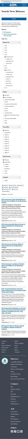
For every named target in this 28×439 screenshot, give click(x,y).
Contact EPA (14, 411)
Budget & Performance (16, 364)
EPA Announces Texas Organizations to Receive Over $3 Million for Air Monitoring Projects (14, 201)
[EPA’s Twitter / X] (15, 431)
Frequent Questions (16, 421)
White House (14, 404)
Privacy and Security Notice (18, 379)
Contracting (14, 366)
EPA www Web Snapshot (17, 369)
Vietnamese (17, 352)
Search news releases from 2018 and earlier (10, 35)
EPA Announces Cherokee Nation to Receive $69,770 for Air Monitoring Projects (12, 246)
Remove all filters (5, 191)
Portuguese (4, 350)
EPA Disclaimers (15, 414)
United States (13, 185)
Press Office (6, 127)
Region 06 (21, 185)
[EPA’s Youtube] (18, 431)
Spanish (16, 341)
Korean (16, 347)
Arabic (3, 343)
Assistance (4, 341)
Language (5, 177)
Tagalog (3, 352)
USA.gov (13, 401)
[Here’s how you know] (14, 1)
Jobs (12, 391)
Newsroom (13, 394)
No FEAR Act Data (15, 374)
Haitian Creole (5, 347)
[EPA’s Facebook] (12, 431)
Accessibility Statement (16, 362)
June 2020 (15, 189)
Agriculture (5, 187)
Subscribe (13, 399)
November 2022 (7, 189)
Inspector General (15, 389)
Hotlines (13, 416)
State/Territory (6, 156)
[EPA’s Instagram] (21, 431)
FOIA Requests (14, 419)
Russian (16, 350)
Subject (5, 92)
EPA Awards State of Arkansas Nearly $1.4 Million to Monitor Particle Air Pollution (13, 327)
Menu (24, 5)
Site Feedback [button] (14, 424)
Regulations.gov (15, 396)
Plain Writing (14, 376)
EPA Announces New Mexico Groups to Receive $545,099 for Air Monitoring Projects (13, 226)
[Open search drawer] (3, 5)
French (16, 345)
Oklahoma (5, 185)
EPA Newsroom (7, 32)
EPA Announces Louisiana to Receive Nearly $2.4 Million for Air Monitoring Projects (13, 266)
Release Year (6, 42)
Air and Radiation (14, 187)
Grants (12, 371)
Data (12, 387)
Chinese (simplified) (19, 343)
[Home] (13, 4)
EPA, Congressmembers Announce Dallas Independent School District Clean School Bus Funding (14, 290)
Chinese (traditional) (6, 345)
